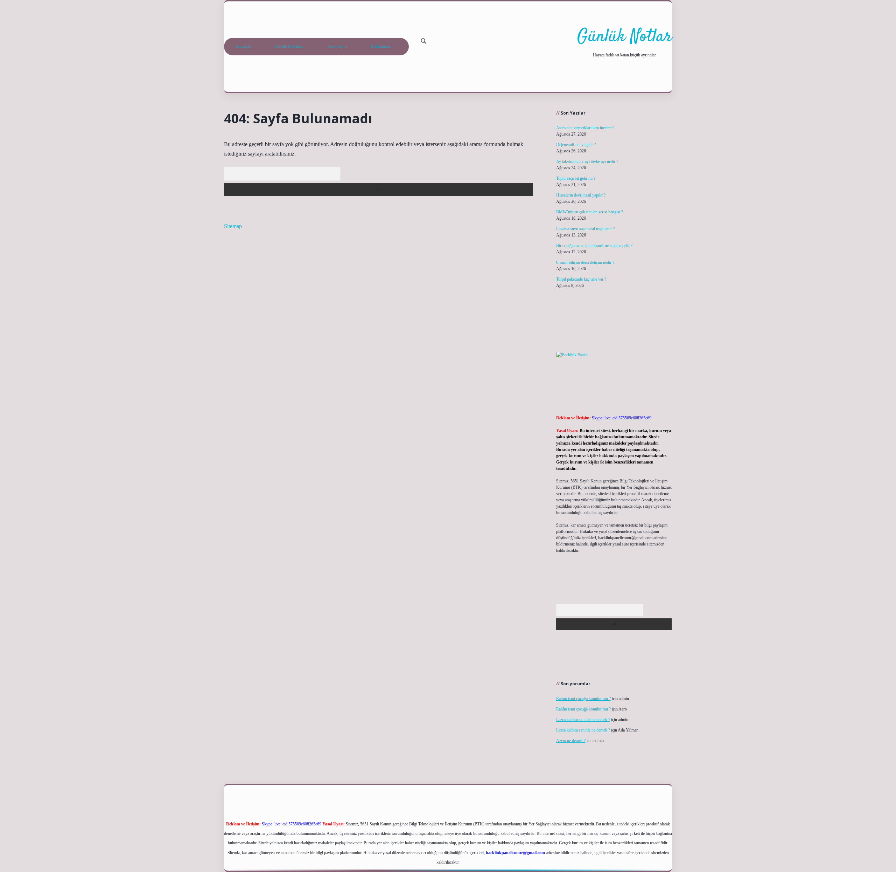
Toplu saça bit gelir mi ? (575, 178)
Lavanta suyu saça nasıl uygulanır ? (585, 228)
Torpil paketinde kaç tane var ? (581, 279)
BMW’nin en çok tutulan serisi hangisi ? (589, 212)
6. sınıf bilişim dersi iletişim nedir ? (585, 262)
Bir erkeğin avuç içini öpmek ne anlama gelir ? (594, 245)
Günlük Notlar (624, 37)
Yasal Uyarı (337, 46)
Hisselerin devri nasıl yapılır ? (581, 195)
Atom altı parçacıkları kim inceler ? (585, 127)
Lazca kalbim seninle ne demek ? (583, 719)
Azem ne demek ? (571, 740)
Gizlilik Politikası (289, 46)
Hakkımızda (381, 46)
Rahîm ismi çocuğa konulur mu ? (583, 698)
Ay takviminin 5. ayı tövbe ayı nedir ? (587, 161)
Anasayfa (243, 46)
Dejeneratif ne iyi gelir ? (576, 144)
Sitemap (233, 226)
